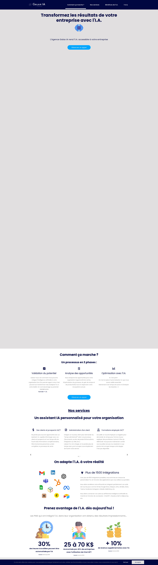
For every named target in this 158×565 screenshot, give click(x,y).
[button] (30, 454)
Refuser (125, 562)
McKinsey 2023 (46, 554)
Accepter (138, 562)
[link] (79, 24)
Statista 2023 (81, 555)
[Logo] (37, 4)
